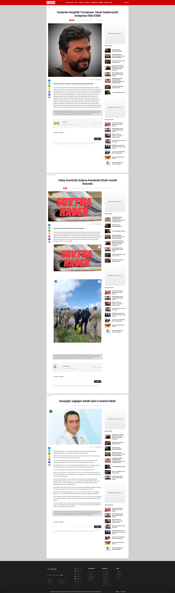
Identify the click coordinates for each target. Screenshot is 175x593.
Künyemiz (78, 578)
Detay (118, 591)
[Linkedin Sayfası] (57, 575)
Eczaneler (105, 576)
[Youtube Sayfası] (55, 575)
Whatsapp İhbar (61, 581)
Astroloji (118, 577)
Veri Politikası (50, 582)
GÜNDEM (100, 2)
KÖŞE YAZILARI (69, 2)
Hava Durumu (105, 571)
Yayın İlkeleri (49, 581)
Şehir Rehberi (105, 583)
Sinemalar (105, 580)
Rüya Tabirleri (119, 576)
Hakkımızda (49, 579)
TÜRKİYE (81, 2)
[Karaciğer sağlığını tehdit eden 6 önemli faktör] (75, 426)
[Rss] (60, 575)
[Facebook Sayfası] (48, 575)
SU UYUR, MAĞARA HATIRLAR (118, 92)
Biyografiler (119, 574)
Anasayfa (49, 7)
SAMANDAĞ (94, 2)
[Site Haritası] (62, 575)
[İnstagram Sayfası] (53, 575)
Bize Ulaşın (78, 581)
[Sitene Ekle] (65, 575)
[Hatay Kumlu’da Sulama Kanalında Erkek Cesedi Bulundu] (75, 206)
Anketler (118, 573)
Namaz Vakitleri (106, 574)
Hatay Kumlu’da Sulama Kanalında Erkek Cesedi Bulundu (117, 124)
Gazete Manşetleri (106, 585)
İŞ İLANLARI (87, 2)
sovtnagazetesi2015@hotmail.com (70, 124)
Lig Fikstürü (105, 577)
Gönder (97, 138)
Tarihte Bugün (106, 579)
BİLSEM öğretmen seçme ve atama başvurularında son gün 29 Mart (118, 147)
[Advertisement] (134, 26)
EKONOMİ (106, 2)
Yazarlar (78, 573)
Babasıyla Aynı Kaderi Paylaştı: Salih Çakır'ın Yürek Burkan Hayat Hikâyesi (118, 56)
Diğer (111, 2)
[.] (77, 257)
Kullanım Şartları (61, 579)
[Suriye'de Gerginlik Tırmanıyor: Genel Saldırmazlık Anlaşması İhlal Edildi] (75, 49)
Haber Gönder (61, 582)
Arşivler (78, 576)
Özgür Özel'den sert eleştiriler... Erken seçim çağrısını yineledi (117, 136)
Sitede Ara (119, 571)
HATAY (76, 2)
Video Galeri (79, 571)
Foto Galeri (79, 568)
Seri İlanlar (105, 582)
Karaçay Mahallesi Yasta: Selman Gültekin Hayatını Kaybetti (117, 74)
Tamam (123, 591)
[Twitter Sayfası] (50, 575)
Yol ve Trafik (105, 573)
